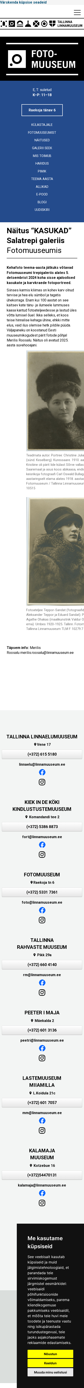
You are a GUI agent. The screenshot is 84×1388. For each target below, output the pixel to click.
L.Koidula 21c (42, 1093)
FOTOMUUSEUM (42, 874)
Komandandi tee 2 (42, 817)
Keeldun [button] (50, 1363)
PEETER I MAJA (42, 1012)
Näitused (42, 140)
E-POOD (42, 194)
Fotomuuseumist (42, 133)
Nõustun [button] (50, 1354)
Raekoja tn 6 (42, 882)
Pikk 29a (42, 955)
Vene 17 (42, 744)
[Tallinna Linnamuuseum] (42, 23)
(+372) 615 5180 (42, 754)
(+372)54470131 (42, 1175)
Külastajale (42, 125)
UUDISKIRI (42, 210)
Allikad (42, 187)
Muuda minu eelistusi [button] (50, 1372)
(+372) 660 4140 (42, 964)
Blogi (42, 202)
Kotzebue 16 (42, 1165)
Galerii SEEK (42, 148)
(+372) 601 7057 (42, 1102)
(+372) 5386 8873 (42, 826)
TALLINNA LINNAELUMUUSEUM (42, 737)
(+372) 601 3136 (42, 1030)
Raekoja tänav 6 (42, 110)
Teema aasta (42, 179)
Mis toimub (42, 156)
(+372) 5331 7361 (42, 892)
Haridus (42, 163)
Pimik (42, 171)
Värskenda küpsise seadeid (23, 2)
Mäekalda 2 (42, 1021)
